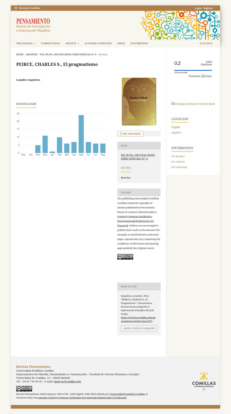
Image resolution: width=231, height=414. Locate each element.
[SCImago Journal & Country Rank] (193, 104)
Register (208, 8)
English (175, 127)
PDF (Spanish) (131, 133)
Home (19, 54)
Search (207, 43)
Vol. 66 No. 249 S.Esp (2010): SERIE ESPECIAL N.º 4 (68, 54)
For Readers (178, 156)
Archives (32, 54)
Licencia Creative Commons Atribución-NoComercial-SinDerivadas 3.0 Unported (82, 397)
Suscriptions (139, 43)
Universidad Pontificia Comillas (127, 394)
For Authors (178, 161)
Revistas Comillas (29, 8)
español (176, 132)
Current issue (50, 43)
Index (121, 43)
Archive (71, 43)
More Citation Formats (138, 328)
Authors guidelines (98, 43)
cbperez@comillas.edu (67, 381)
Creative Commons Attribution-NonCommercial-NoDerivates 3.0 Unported (135, 221)
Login (198, 8)
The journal (25, 43)
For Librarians (179, 167)
